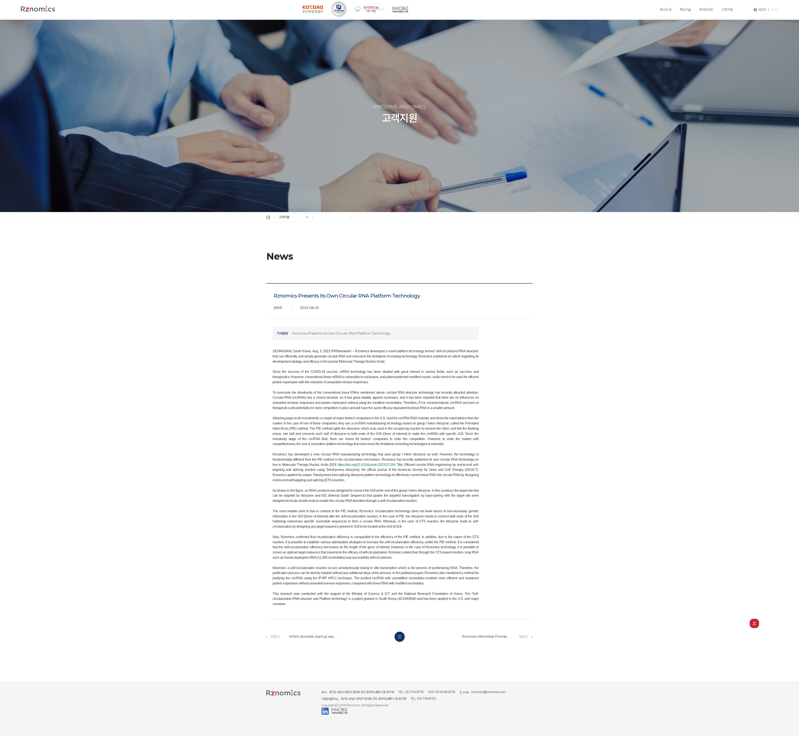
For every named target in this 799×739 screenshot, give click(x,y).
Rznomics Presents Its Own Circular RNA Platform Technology (341, 333)
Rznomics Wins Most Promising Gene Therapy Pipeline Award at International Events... (486, 637)
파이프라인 (706, 10)
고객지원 (727, 10)
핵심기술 (685, 10)
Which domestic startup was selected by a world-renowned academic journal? (313, 637)
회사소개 (665, 10)
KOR (762, 10)
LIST (400, 637)
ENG (774, 10)
